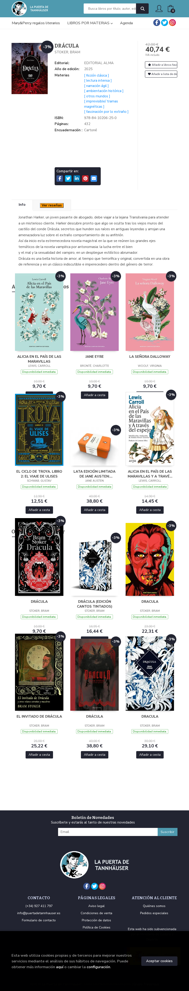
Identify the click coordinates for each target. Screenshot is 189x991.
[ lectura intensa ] (98, 80)
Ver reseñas (52, 205)
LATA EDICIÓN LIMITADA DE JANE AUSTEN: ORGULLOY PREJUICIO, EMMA (94, 473)
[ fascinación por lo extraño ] (106, 111)
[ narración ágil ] (96, 86)
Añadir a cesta (94, 395)
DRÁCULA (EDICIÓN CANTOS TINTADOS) (94, 604)
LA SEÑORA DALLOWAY (149, 356)
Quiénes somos (154, 906)
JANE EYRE (95, 356)
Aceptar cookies (159, 961)
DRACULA (150, 601)
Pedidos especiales (154, 913)
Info (22, 204)
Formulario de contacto (39, 920)
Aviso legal (96, 906)
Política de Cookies (96, 927)
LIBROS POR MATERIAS (88, 23)
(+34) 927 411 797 (39, 906)
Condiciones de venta (96, 913)
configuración (98, 967)
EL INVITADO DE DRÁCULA (39, 716)
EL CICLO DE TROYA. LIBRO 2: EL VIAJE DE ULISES (39, 473)
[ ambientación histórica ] (104, 91)
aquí (59, 967)
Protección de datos (96, 920)
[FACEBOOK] (156, 22)
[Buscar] (142, 8)
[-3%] (39, 312)
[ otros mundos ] (97, 96)
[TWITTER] (164, 22)
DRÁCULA (39, 601)
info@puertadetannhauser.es (38, 913)
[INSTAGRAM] (172, 22)
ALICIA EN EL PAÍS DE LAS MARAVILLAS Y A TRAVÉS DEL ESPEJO (150, 473)
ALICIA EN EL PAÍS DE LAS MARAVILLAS (39, 359)
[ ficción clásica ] (96, 75)
